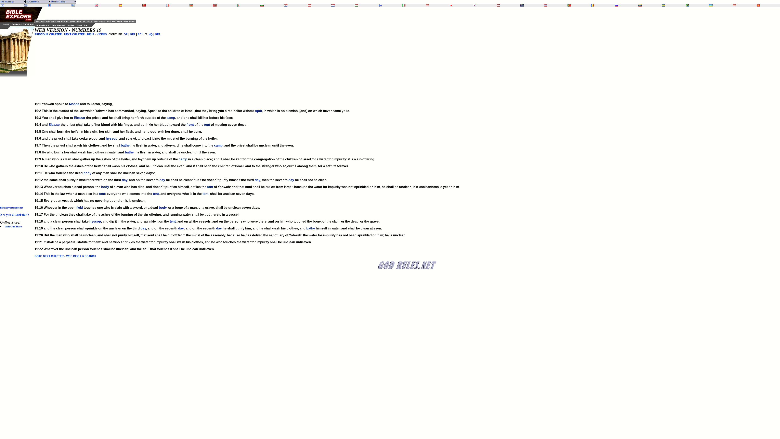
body (87, 173)
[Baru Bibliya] (427, 5)
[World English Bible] (73, 5)
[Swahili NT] (687, 5)
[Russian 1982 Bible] (616, 5)
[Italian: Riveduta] (403, 5)
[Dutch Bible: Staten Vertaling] (333, 5)
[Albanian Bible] (215, 5)
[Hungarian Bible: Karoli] (356, 5)
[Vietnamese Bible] (758, 5)
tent (207, 124)
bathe (125, 145)
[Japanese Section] (451, 5)
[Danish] (309, 5)
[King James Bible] (96, 5)
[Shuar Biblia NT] (640, 5)
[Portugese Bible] (569, 5)
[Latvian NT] (498, 5)
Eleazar (79, 118)
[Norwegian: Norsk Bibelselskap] (545, 5)
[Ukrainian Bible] (711, 5)
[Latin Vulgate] (49, 5)
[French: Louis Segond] (167, 5)
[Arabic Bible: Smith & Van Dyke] (238, 5)
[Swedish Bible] (663, 5)
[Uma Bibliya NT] (734, 5)
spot (258, 111)
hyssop (111, 138)
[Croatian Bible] (285, 5)
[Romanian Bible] (592, 5)
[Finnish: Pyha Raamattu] (380, 5)
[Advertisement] (16, 138)
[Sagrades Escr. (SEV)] (120, 5)
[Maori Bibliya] (522, 5)
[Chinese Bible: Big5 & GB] (144, 5)
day (124, 180)
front (190, 124)
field (79, 207)
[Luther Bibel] (191, 5)
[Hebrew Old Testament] (2, 5)
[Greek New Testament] (25, 5)
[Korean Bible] (474, 5)
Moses (74, 104)
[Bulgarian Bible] (262, 5)
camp (171, 118)
